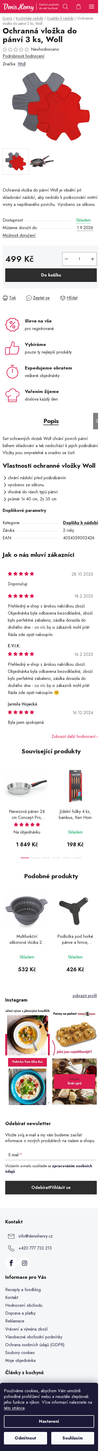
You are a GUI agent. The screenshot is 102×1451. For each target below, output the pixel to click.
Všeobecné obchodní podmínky (33, 1337)
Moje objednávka (20, 1360)
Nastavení (49, 1421)
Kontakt (11, 1297)
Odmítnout (25, 1438)
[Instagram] (25, 1263)
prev (5, 784)
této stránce (14, 1408)
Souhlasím (73, 1438)
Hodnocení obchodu (23, 1305)
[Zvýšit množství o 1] (93, 258)
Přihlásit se (60, 1187)
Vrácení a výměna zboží (26, 1329)
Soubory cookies (20, 1353)
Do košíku (51, 275)
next (96, 784)
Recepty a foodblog (23, 1290)
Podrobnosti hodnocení (23, 56)
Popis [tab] (51, 420)
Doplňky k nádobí (80, 523)
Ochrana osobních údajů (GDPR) (35, 1345)
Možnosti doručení (19, 235)
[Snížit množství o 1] (66, 258)
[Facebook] (11, 1263)
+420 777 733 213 (35, 1248)
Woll (22, 64)
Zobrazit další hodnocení (74, 736)
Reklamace (14, 1321)
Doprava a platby (20, 1313)
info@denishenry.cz (36, 1236)
